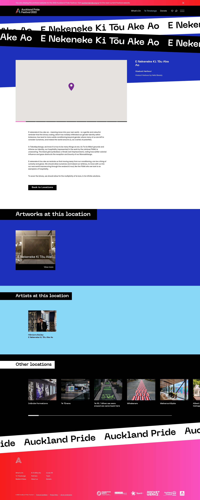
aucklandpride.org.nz (90, 3)
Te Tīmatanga (150, 11)
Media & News (21, 479)
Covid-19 (49, 473)
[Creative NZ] (120, 493)
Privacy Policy (54, 495)
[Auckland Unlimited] (182, 493)
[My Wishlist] (172, 11)
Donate (163, 11)
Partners (34, 476)
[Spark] (137, 493)
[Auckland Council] (169, 493)
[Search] (176, 11)
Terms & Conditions (42, 495)
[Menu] (182, 11)
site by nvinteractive (66, 495)
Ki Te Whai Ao (36, 473)
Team (48, 476)
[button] (21, 121)
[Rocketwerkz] (153, 493)
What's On (136, 11)
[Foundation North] (104, 493)
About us (34, 479)
